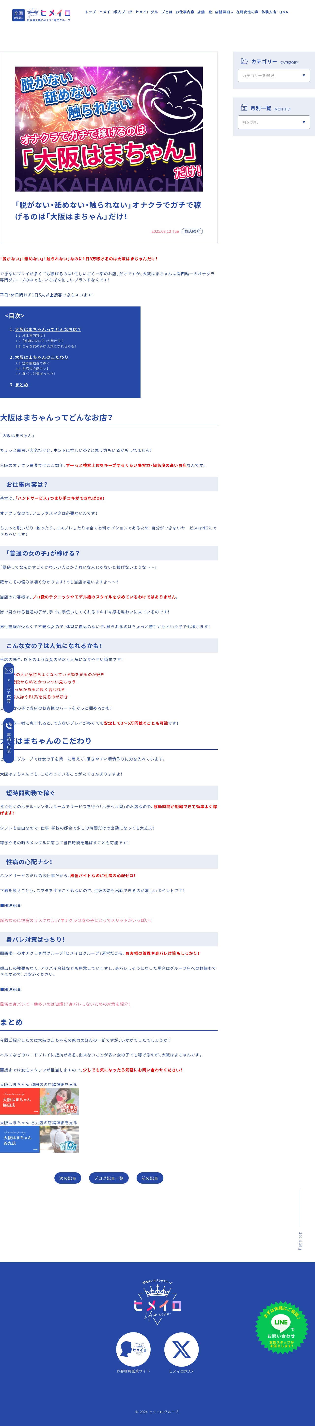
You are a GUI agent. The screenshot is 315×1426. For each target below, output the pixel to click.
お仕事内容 (185, 11)
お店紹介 (192, 231)
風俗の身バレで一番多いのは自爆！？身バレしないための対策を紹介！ (65, 1004)
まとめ (21, 385)
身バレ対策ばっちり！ (38, 373)
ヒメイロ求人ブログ (116, 11)
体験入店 (269, 11)
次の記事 (67, 1178)
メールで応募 (9, 690)
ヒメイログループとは (154, 11)
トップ (90, 11)
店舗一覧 (204, 11)
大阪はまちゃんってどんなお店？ (48, 329)
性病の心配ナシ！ (35, 368)
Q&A (283, 11)
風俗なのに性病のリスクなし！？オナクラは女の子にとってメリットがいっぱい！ (75, 920)
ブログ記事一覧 (109, 1178)
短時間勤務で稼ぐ (36, 363)
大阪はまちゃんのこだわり (42, 357)
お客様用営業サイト (133, 1370)
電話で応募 (9, 742)
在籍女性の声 (247, 11)
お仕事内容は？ (34, 335)
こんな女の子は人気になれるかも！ (49, 346)
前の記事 (150, 1178)
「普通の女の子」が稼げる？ (43, 340)
